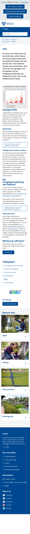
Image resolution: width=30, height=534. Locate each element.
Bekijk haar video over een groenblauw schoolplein (13, 208)
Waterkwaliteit (9, 276)
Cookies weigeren (15, 16)
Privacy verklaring (10, 460)
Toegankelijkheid (10, 456)
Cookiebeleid (24, 2)
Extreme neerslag (10, 272)
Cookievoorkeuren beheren (15, 11)
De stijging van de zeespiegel (13, 265)
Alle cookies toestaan (15, 6)
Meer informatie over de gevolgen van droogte (12, 145)
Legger (7, 486)
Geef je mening (11, 304)
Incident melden (10, 479)
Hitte (5, 279)
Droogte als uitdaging (11, 269)
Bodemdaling (8, 283)
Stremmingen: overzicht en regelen (16, 482)
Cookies (7, 463)
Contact (7, 447)
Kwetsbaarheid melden (12, 470)
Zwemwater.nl (15, 229)
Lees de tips (8, 252)
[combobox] (15, 34)
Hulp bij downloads (11, 466)
